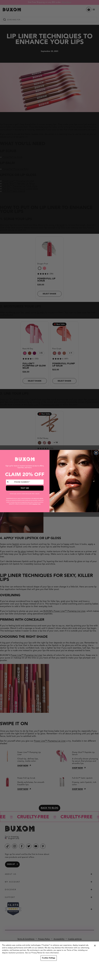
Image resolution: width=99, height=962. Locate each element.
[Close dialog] (96, 453)
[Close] (95, 945)
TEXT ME (24, 488)
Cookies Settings (48, 958)
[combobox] (9, 482)
